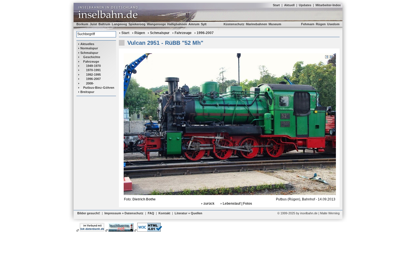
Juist (93, 24)
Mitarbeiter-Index (328, 5)
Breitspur (87, 92)
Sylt (204, 24)
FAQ (151, 213)
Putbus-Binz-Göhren (98, 87)
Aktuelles (87, 44)
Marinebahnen (256, 24)
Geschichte (91, 57)
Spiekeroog (136, 24)
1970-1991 (93, 70)
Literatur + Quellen (188, 213)
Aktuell (289, 5)
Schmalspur (89, 52)
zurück (209, 204)
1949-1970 (93, 65)
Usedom (333, 24)
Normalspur (89, 48)
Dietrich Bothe (144, 199)
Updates (305, 5)
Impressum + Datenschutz (123, 213)
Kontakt (164, 213)
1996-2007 (93, 79)
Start (276, 5)
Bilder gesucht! (88, 213)
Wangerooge (156, 24)
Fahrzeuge (91, 61)
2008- (90, 83)
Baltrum (104, 24)
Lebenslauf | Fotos (237, 204)
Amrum (194, 24)
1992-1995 (93, 74)
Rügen (321, 24)
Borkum (82, 24)
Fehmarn (307, 24)
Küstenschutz (234, 24)
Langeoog (119, 24)
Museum (275, 24)
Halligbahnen (177, 24)
